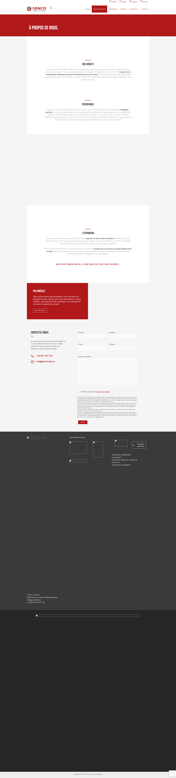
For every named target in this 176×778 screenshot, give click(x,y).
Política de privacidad (102, 392)
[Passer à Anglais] (123, 2)
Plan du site (116, 462)
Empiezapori (98, 774)
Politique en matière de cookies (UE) (124, 460)
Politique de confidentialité (121, 455)
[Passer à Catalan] (113, 2)
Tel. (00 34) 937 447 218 (36, 602)
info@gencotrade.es (34, 600)
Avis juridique (116, 457)
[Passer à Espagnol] (133, 2)
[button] (138, 9)
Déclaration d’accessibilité (121, 465)
